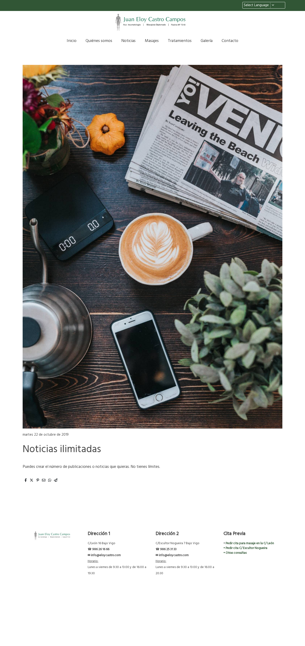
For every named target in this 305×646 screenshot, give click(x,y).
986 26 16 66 (100, 549)
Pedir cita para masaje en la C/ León (250, 543)
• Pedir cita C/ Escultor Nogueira (245, 548)
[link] (152, 22)
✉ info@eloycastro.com (104, 555)
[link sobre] (51, 536)
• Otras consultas (235, 552)
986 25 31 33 (168, 549)
